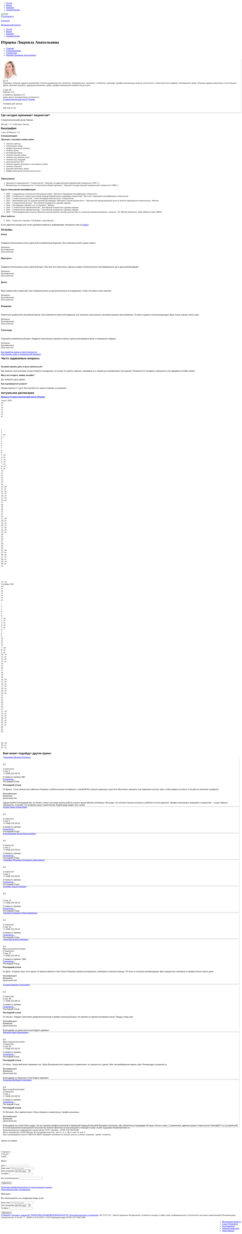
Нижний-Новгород (230, 1228)
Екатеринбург (228, 1226)
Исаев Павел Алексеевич (15, 807)
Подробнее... (9, 779)
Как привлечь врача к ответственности (19, 352)
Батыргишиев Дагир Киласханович (19, 834)
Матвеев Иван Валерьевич (15, 1032)
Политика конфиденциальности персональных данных (26, 1187)
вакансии (25, 1215)
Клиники (10, 8)
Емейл (85, 225)
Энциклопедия (13, 10)
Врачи (9, 5)
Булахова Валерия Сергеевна (17, 1080)
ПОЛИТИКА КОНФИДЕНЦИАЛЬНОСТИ (49, 1215)
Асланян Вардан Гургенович (16, 985)
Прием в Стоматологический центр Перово (23, 397)
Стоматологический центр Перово (19, 99)
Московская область (231, 1222)
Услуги (9, 3)
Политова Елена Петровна (15, 939)
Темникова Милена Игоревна (17, 757)
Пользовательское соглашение (15, 1190)
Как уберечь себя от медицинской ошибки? (21, 354)
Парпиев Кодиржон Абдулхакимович (20, 913)
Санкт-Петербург (230, 1224)
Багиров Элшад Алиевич (14, 887)
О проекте (5, 1215)
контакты (15, 1215)
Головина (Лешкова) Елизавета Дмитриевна (24, 860)
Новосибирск (228, 1231)
